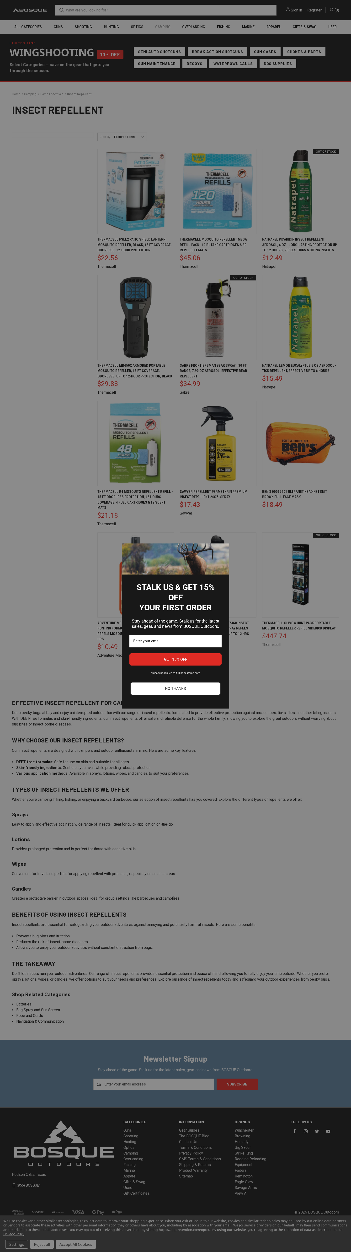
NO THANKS (175, 688)
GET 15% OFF (175, 659)
